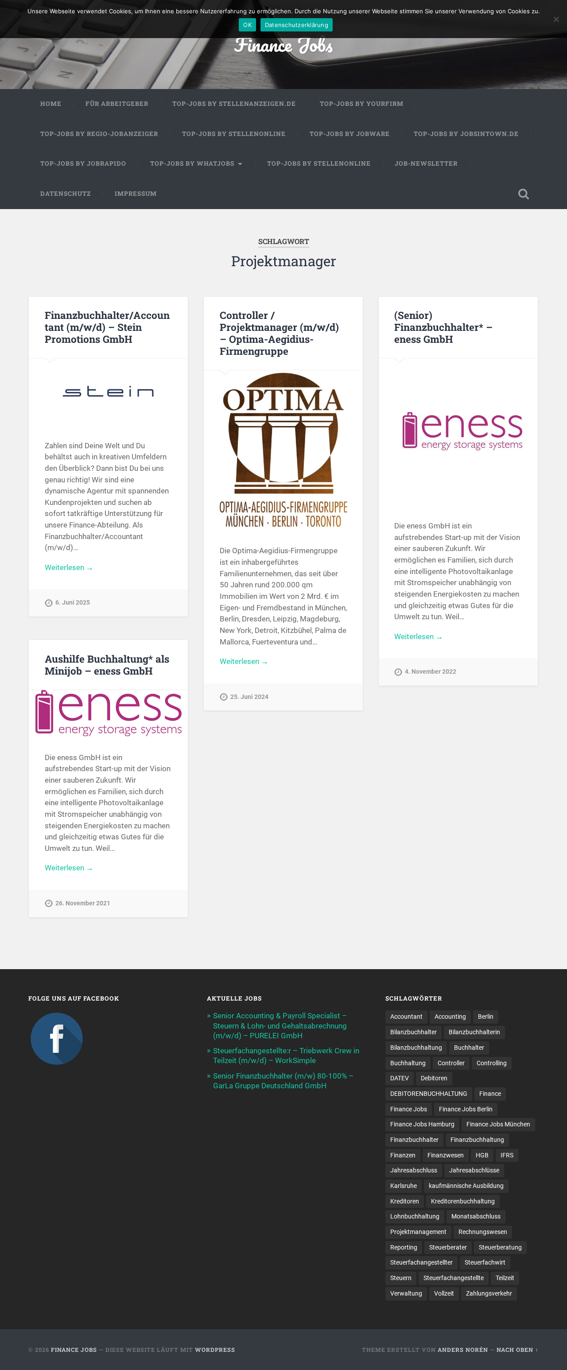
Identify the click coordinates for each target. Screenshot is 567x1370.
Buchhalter (469, 1047)
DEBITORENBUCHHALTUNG (428, 1093)
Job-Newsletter (426, 163)
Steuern (401, 1277)
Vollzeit (444, 1293)
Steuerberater (448, 1247)
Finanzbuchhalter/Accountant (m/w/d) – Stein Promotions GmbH (107, 326)
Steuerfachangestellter (421, 1262)
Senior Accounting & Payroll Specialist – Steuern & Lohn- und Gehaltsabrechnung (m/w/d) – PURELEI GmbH (280, 1025)
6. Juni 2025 (72, 602)
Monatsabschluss (476, 1216)
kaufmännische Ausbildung (466, 1185)
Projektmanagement (418, 1231)
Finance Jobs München (498, 1124)
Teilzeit (505, 1277)
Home (51, 104)
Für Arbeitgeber (116, 104)
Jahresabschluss (413, 1170)
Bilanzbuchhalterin (474, 1032)
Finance (490, 1093)
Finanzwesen (445, 1155)
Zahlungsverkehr (489, 1293)
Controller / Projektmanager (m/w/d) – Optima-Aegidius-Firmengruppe (279, 332)
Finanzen (403, 1155)
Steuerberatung (500, 1247)
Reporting (403, 1247)
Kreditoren (404, 1201)
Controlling (492, 1063)
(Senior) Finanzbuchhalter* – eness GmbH (443, 326)
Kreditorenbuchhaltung (463, 1201)
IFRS (507, 1155)
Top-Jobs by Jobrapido (83, 163)
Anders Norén (463, 1349)
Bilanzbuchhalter (413, 1032)
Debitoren (434, 1078)
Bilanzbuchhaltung (416, 1047)
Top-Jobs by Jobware (350, 134)
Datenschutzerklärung (296, 24)
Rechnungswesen (482, 1231)
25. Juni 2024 (249, 697)
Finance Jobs (283, 44)
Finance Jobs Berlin (466, 1109)
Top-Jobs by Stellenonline (234, 134)
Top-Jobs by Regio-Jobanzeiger (99, 134)
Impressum (136, 194)
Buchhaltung (408, 1063)
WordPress (215, 1349)
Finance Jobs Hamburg (422, 1124)
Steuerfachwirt (485, 1262)
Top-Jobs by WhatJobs (192, 163)
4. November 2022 (430, 671)
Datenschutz (65, 194)
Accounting (450, 1016)
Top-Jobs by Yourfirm (362, 104)
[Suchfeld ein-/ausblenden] (524, 194)
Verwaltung (406, 1293)
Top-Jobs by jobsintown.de (466, 134)
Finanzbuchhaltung (477, 1139)
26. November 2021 (82, 903)
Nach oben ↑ (518, 1349)
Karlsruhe (403, 1185)
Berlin (485, 1016)
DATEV (399, 1078)
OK (247, 24)
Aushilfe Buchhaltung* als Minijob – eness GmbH (107, 664)
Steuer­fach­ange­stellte (453, 1277)
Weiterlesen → (69, 567)
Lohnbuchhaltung (414, 1216)
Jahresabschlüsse (474, 1170)
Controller (451, 1063)
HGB (482, 1155)
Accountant (406, 1016)
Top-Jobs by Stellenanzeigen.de (234, 104)
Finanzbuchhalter (414, 1139)
